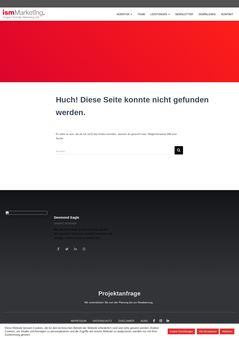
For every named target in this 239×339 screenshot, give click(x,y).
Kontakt (227, 14)
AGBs (144, 320)
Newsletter (184, 14)
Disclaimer (126, 320)
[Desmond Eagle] (58, 249)
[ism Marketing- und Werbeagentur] (23, 14)
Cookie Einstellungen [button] (181, 331)
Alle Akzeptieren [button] (208, 331)
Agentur (123, 14)
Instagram (161, 321)
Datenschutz (102, 320)
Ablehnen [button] (227, 331)
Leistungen (159, 14)
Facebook (154, 321)
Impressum (78, 320)
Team (141, 14)
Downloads (207, 14)
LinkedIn (168, 321)
